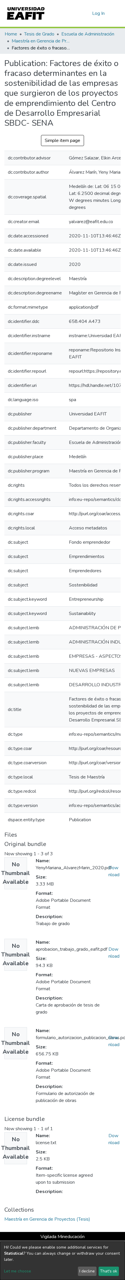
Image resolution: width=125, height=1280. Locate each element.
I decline (87, 1271)
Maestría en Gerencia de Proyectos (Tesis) (41, 41)
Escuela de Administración (87, 34)
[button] (86, 13)
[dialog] (62, 1260)
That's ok (108, 1271)
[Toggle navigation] (117, 13)
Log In (98, 13)
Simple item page (62, 140)
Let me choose (17, 1271)
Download (113, 871)
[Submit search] (78, 13)
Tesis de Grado (39, 34)
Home (11, 34)
